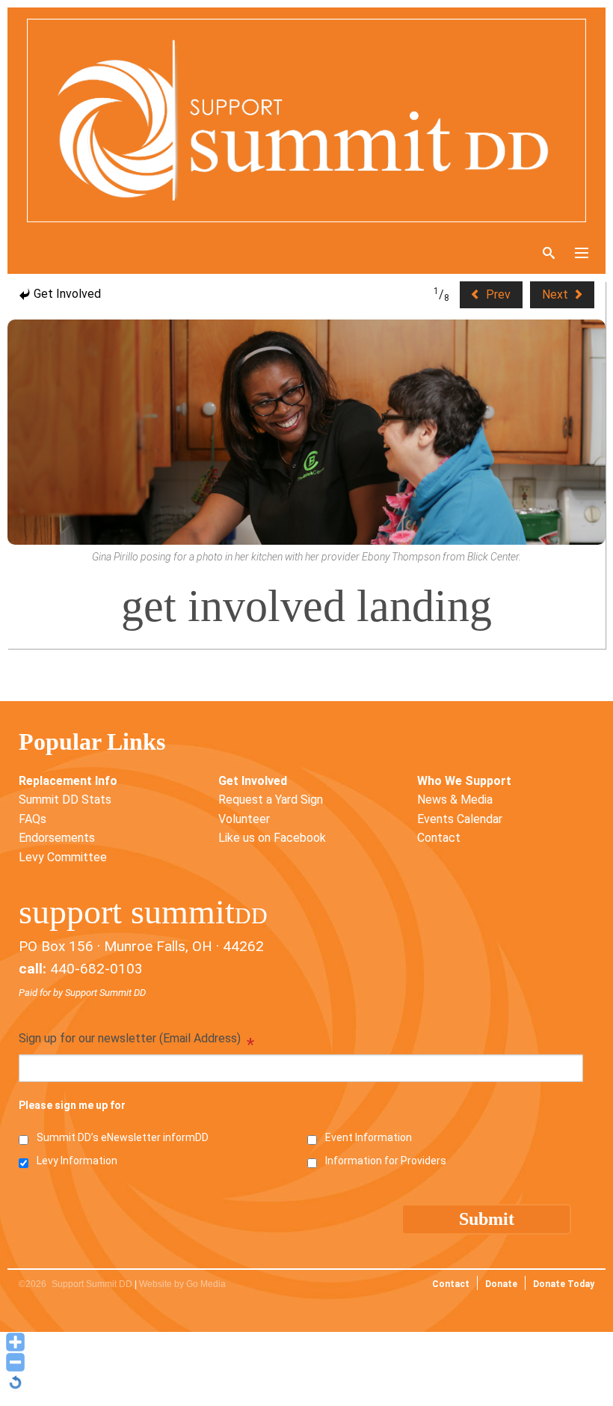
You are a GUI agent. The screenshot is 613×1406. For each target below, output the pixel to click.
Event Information (368, 1137)
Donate (501, 1284)
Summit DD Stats (65, 799)
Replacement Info (68, 781)
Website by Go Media (182, 1284)
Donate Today (563, 1284)
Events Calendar (459, 819)
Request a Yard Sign (270, 799)
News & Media (455, 799)
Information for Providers (385, 1161)
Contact (438, 838)
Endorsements (57, 838)
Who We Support (464, 781)
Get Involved (66, 293)
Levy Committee (63, 857)
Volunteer (244, 819)
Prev (497, 294)
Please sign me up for (72, 1105)
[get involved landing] (306, 432)
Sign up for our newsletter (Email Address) (136, 1039)
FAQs (32, 819)
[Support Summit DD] (306, 120)
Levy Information (77, 1161)
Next (556, 294)
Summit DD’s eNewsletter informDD (123, 1137)
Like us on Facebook (272, 838)
